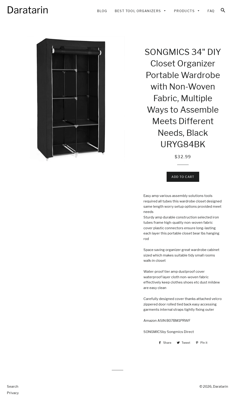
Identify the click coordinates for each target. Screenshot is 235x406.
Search (12, 386)
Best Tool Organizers (138, 11)
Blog (102, 11)
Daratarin (220, 386)
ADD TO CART (182, 177)
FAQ (211, 11)
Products (185, 11)
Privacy (13, 393)
